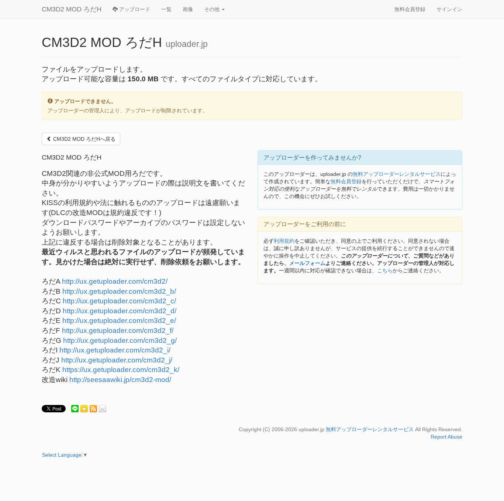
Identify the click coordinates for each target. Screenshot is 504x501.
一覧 (166, 9)
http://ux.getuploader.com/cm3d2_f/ (117, 330)
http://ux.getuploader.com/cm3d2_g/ (120, 340)
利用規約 (284, 241)
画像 (188, 9)
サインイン (449, 9)
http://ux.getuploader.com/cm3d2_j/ (116, 360)
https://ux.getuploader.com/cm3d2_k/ (120, 370)
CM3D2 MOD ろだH (71, 9)
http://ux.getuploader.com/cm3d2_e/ (119, 320)
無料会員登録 (409, 9)
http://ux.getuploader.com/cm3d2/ (115, 281)
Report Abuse (446, 437)
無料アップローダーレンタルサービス (397, 174)
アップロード (134, 9)
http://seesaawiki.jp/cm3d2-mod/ (120, 380)
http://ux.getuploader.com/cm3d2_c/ (119, 301)
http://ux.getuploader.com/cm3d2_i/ (114, 350)
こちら (385, 270)
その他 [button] (212, 9)
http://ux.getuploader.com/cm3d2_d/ (119, 311)
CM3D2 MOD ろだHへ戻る (83, 139)
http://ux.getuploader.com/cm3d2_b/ (119, 291)
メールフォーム (307, 263)
